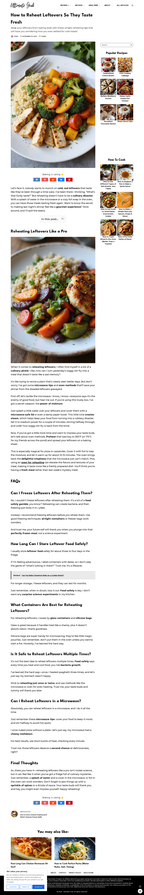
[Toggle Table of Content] (61, 218)
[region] (25, 879)
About (107, 5)
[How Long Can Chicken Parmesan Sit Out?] (31, 848)
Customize (13, 887)
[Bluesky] (61, 179)
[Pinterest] (45, 179)
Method (78, 5)
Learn (43, 36)
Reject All (25, 887)
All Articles (123, 5)
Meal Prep (93, 5)
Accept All (38, 887)
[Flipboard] (69, 179)
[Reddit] (53, 179)
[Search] (132, 5)
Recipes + (64, 5)
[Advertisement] (116, 25)
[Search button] (131, 45)
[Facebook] (36, 179)
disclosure (101, 887)
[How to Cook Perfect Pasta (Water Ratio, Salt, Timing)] (74, 848)
